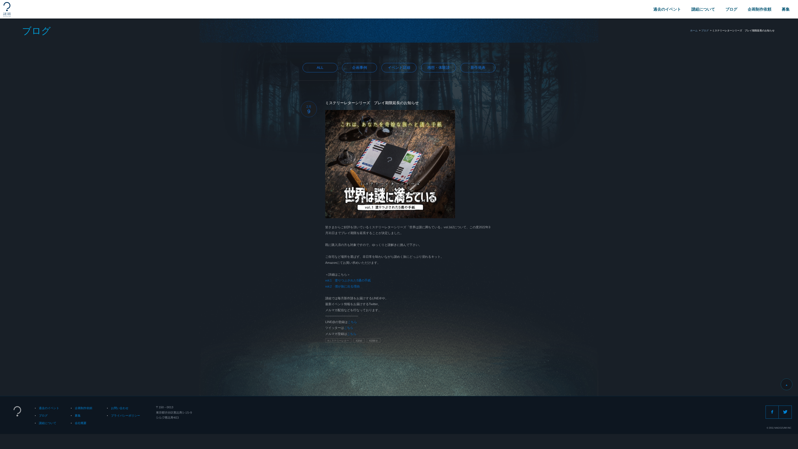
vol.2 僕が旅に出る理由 (342, 286)
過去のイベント (667, 9)
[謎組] (7, 9)
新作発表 (477, 67)
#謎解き (373, 340)
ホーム (694, 30)
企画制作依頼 (759, 9)
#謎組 (359, 340)
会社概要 (80, 423)
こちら (352, 322)
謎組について (703, 9)
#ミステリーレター (338, 340)
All (320, 67)
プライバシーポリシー (125, 415)
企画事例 (359, 67)
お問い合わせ (119, 408)
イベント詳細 (399, 67)
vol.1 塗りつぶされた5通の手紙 (348, 280)
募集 (786, 9)
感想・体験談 (438, 67)
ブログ (731, 9)
